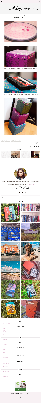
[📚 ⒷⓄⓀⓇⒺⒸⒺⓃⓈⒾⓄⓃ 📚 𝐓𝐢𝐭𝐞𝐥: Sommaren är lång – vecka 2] (10, 289)
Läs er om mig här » (31, 184)
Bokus (4, 350)
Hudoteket (5, 331)
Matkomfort (5, 339)
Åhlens (3, 140)
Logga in (29, 396)
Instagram (17, 393)
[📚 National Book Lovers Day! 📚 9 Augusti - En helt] (30, 213)
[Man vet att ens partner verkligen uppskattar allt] (30, 270)
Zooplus (4, 377)
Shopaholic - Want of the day (17, 15)
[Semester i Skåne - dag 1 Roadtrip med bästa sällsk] (10, 270)
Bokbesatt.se (26, 393)
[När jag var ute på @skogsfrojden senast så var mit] (30, 309)
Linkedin (21, 393)
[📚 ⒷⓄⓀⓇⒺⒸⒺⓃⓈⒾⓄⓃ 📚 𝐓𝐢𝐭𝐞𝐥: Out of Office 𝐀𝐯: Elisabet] (10, 213)
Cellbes (4, 328)
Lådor (12, 140)
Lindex (4, 334)
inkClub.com (5, 376)
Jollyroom (5, 344)
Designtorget (5, 357)
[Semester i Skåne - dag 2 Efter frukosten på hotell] (30, 251)
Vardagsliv (27, 15)
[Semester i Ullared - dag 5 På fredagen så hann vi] (10, 232)
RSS (29, 393)
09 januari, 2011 (20, 19)
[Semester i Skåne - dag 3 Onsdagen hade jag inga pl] (10, 251)
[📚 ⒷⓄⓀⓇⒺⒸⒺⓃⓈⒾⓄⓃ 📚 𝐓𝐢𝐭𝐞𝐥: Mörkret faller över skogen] (30, 289)
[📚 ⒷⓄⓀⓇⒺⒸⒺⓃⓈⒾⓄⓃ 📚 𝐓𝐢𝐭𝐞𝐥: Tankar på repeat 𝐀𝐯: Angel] (10, 309)
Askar (6, 140)
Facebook (12, 393)
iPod (9, 140)
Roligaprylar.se (23, 95)
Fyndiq (4, 365)
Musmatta (16, 140)
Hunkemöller (5, 333)
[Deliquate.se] (20, 8)
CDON (4, 352)
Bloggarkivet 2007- (7, 323)
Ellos (4, 330)
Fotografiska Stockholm (7, 363)
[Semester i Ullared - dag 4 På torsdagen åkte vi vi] (30, 232)
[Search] (38, 197)
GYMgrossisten (6, 371)
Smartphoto (5, 366)
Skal (19, 140)
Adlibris (4, 349)
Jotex (4, 358)
